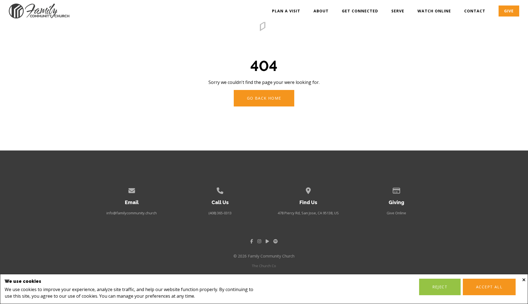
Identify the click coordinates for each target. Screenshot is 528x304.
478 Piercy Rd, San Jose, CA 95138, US (308, 212)
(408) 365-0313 (220, 212)
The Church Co (264, 265)
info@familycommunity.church (131, 212)
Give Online (396, 212)
